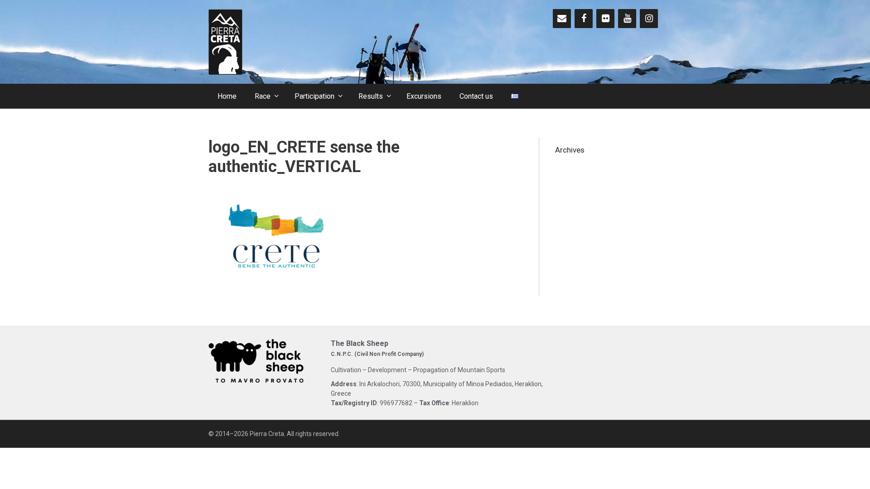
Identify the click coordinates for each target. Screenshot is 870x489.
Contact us (476, 96)
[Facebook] (584, 18)
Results (370, 96)
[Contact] (562, 18)
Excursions (423, 96)
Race (263, 96)
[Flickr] (605, 18)
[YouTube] (627, 18)
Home (227, 96)
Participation (314, 96)
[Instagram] (649, 18)
